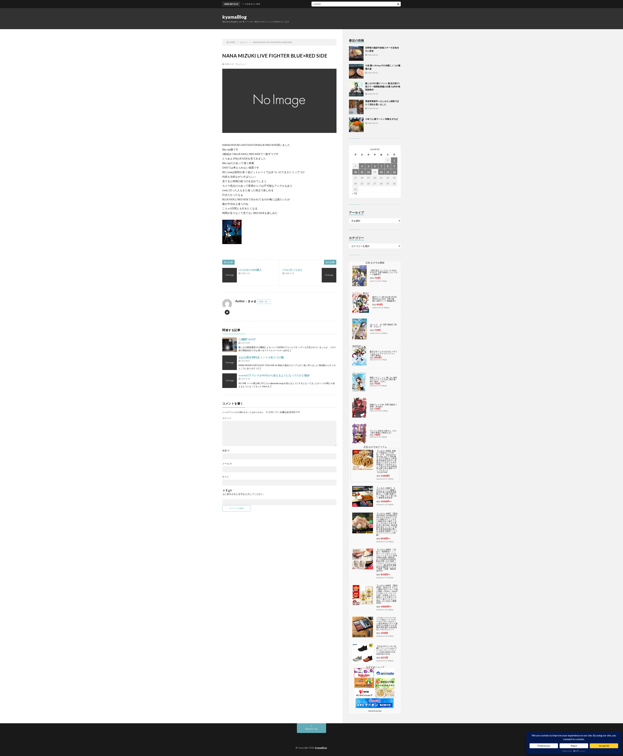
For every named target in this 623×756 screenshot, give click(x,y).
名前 (226, 450)
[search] (398, 4)
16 (394, 171)
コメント (226, 418)
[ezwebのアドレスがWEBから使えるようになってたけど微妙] (229, 380)
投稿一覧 (263, 301)
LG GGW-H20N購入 (250, 269)
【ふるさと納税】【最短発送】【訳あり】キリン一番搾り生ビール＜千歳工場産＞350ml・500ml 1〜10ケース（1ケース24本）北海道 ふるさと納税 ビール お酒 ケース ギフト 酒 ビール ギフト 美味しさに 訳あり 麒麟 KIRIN (387, 594)
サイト (225, 477)
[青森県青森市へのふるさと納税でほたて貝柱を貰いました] (356, 107)
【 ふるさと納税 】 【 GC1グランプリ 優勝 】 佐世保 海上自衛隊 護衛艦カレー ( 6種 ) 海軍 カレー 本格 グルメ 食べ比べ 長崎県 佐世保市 (386, 493)
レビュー (242, 64)
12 (368, 171)
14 (381, 171)
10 (355, 171)
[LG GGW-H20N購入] (229, 275)
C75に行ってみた (292, 269)
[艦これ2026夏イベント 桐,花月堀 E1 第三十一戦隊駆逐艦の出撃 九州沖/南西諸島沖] (356, 89)
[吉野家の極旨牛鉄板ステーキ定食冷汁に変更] (356, 53)
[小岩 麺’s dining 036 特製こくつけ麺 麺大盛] (356, 71)
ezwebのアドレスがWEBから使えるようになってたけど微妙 (274, 375)
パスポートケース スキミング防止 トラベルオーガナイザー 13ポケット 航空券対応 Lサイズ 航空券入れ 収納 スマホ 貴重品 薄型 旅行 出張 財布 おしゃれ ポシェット (387, 623)
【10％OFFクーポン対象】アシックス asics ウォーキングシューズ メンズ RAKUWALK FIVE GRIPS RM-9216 (386, 650)
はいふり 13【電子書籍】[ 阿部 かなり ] (383, 325)
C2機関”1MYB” (247, 339)
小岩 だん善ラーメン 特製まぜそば (381, 119)
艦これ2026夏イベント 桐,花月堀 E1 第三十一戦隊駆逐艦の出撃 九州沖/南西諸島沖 (382, 86)
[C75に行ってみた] (329, 275)
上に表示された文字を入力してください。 (243, 494)
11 (362, 171)
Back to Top (311, 728)
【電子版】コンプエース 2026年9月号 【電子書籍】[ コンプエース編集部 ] (384, 272)
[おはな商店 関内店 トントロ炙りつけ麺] (229, 362)
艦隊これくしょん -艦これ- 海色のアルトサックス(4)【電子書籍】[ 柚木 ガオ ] (383, 379)
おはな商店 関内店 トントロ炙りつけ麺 (261, 357)
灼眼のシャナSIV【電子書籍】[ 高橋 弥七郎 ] (383, 405)
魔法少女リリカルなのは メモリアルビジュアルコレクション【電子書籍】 (383, 353)
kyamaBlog (234, 17)
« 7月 (354, 193)
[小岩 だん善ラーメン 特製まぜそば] (356, 124)
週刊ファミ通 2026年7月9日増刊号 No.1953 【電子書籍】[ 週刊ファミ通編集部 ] (384, 299)
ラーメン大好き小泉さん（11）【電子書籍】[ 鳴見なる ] (383, 431)
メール (227, 464)
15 (387, 171)
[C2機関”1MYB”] (229, 344)
